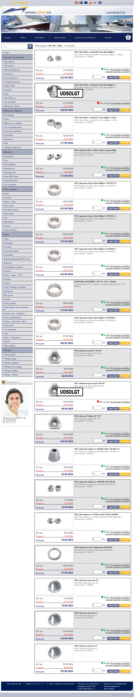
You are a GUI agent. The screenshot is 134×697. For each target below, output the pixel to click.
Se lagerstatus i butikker (120, 69)
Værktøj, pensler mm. (12, 147)
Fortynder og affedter (12, 131)
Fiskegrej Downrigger (12, 367)
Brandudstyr (8, 156)
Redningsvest (9, 168)
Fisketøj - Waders (10, 375)
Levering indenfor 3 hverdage (118, 71)
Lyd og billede (9, 102)
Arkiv (130, 3)
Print (112, 3)
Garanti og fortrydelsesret (85, 38)
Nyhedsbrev (40, 38)
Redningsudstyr (10, 172)
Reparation (8, 139)
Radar (6, 94)
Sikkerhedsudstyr (10, 180)
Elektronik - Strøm (11, 106)
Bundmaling (8, 115)
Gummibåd (8, 255)
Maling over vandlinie (12, 123)
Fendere (6, 226)
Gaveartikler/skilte (11, 251)
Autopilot (7, 90)
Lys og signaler (9, 184)
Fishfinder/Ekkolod (11, 70)
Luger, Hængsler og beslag (14, 287)
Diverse (6, 341)
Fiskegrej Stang (9, 359)
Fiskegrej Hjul (9, 355)
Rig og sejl (8, 295)
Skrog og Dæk (9, 303)
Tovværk (7, 247)
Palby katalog (9, 345)
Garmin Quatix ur (10, 78)
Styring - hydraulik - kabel (14, 321)
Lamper (6, 283)
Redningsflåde (9, 164)
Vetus (5, 333)
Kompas (7, 279)
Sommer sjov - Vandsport (14, 313)
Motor (6, 194)
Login (119, 3)
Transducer (8, 74)
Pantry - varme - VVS (12, 275)
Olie (5, 218)
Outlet (6, 53)
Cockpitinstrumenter (11, 82)
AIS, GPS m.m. (9, 98)
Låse (5, 160)
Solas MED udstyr (11, 176)
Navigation (8, 291)
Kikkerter (7, 263)
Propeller (7, 198)
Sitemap (106, 3)
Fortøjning (8, 243)
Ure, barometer (9, 329)
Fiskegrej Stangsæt (11, 363)
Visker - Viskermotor (12, 337)
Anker (6, 239)
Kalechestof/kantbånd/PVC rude (16, 259)
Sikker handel (59, 38)
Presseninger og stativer (13, 267)
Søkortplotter (9, 62)
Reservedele (8, 206)
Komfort (7, 271)
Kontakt (108, 38)
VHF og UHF (9, 86)
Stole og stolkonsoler (12, 317)
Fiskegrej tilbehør (10, 371)
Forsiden (7, 38)
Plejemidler (8, 135)
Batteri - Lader (9, 202)
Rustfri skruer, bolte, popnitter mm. (15, 308)
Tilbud (23, 38)
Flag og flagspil (10, 230)
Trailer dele (8, 325)
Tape (5, 143)
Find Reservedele (10, 210)
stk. (104, 77)
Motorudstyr (8, 214)
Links (125, 3)
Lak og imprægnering (12, 127)
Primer (6, 119)
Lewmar (7, 299)
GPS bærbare (8, 66)
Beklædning (8, 222)
